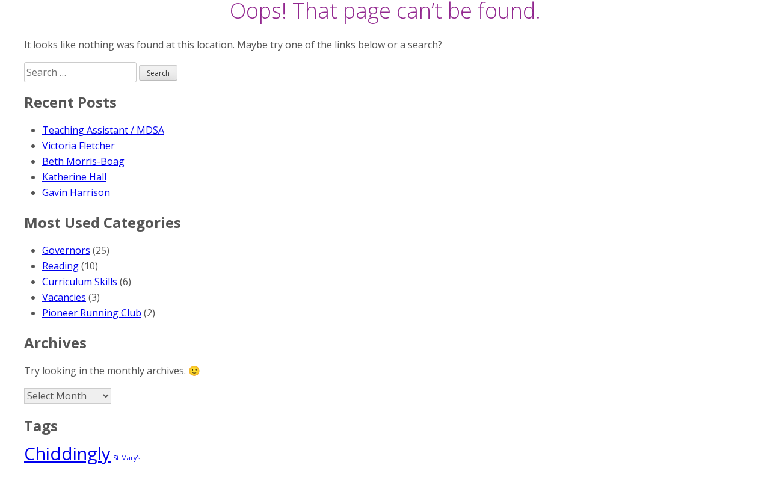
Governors (66, 250)
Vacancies (64, 297)
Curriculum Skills (79, 281)
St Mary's (126, 458)
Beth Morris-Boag (83, 161)
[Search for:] (81, 72)
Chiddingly (67, 454)
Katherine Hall (74, 176)
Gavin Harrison (76, 192)
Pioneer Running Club (91, 312)
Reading (60, 265)
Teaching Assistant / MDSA (103, 130)
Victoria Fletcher (78, 145)
